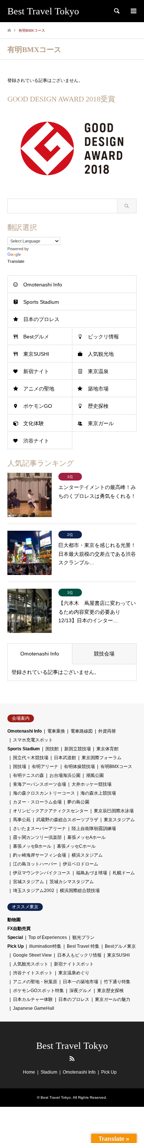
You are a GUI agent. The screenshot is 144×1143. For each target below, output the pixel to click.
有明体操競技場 (79, 766)
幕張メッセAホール (86, 837)
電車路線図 (82, 731)
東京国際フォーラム (101, 757)
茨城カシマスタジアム (71, 881)
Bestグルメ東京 (120, 946)
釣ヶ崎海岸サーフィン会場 (39, 855)
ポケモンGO (37, 406)
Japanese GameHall (33, 1008)
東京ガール (101, 423)
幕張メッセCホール (76, 846)
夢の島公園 (78, 802)
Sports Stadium (41, 302)
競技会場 (104, 654)
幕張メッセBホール (32, 846)
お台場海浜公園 (64, 775)
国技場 (19, 766)
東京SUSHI (36, 354)
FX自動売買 (19, 928)
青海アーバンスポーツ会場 (39, 784)
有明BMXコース (116, 766)
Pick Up (15, 946)
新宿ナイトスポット (74, 964)
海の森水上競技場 (98, 793)
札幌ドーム (124, 872)
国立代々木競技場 (30, 757)
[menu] (133, 11)
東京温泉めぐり (73, 972)
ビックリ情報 (103, 337)
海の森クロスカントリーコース (44, 793)
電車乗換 (56, 731)
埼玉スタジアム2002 (33, 890)
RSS (72, 1058)
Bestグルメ (36, 337)
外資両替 (107, 731)
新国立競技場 (77, 748)
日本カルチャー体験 (33, 999)
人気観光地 (101, 354)
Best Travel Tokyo (72, 1045)
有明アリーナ (45, 766)
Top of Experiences (47, 937)
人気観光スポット (30, 964)
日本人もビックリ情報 (79, 955)
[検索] (116, 11)
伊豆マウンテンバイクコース (42, 872)
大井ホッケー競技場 (92, 784)
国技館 (52, 748)
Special (15, 937)
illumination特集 (45, 946)
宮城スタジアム (28, 881)
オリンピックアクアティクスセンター (50, 810)
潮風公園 (95, 775)
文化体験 (33, 423)
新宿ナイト (36, 371)
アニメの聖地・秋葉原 (35, 981)
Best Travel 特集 (83, 946)
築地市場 (98, 389)
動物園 (14, 919)
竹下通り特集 (117, 981)
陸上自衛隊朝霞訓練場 (94, 828)
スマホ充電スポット (33, 740)
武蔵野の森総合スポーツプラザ (67, 819)
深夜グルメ (80, 990)
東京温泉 (98, 371)
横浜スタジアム (87, 855)
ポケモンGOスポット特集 (38, 990)
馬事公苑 (22, 819)
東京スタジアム (119, 819)
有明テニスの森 (28, 775)
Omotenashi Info (42, 285)
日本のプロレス (41, 319)
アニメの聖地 (38, 389)
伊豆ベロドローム (80, 864)
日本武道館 (65, 757)
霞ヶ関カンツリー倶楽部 (37, 837)
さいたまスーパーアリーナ (39, 828)
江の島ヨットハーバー (35, 864)
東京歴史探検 (110, 990)
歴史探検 (98, 406)
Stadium (49, 1072)
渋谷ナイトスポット (33, 972)
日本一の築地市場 (80, 981)
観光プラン (83, 937)
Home (29, 1072)
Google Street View (32, 955)
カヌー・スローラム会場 (37, 802)
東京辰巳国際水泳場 (114, 810)
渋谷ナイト (36, 441)
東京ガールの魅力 (112, 999)
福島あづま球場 (91, 872)
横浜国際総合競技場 (80, 890)
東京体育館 (107, 748)
